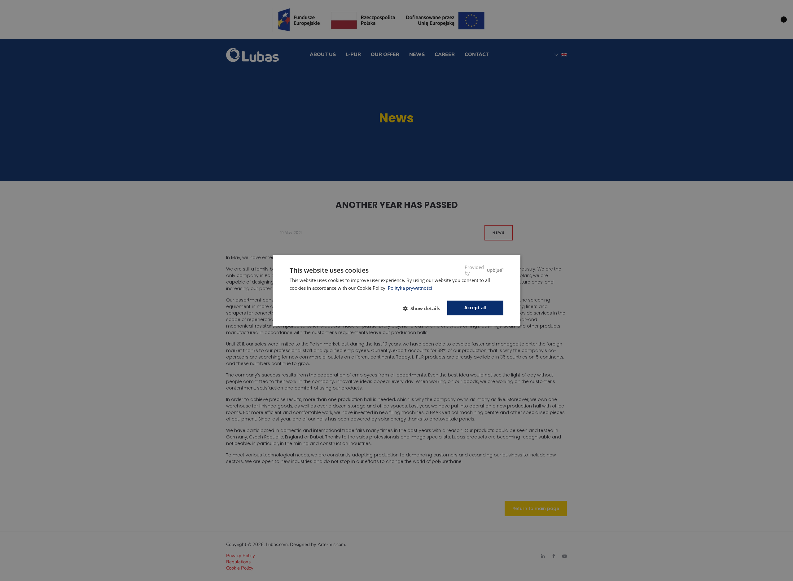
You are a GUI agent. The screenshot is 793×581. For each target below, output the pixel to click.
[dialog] (396, 290)
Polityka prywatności (410, 288)
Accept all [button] (475, 308)
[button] (424, 308)
